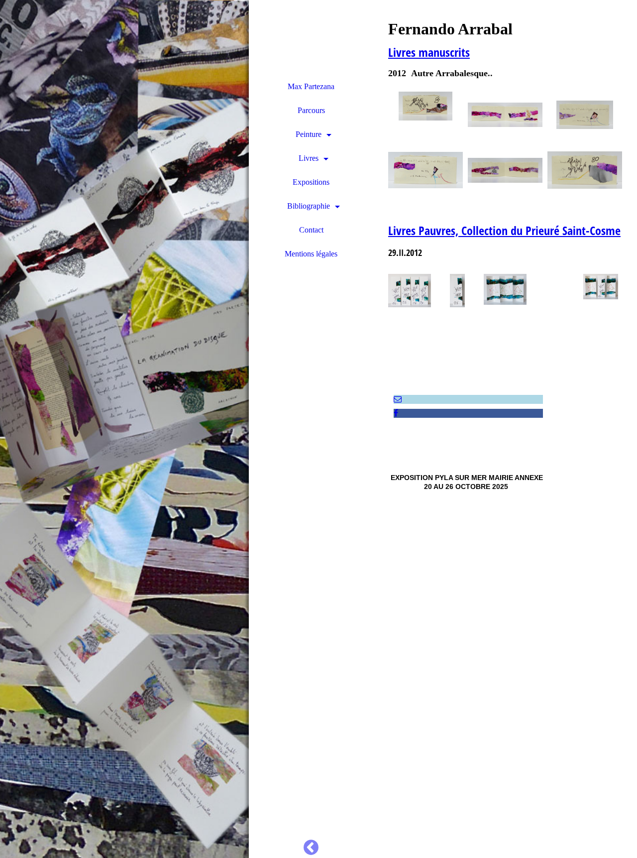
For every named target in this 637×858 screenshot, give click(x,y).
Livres (308, 158)
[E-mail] (398, 399)
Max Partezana (311, 86)
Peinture (308, 134)
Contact (311, 230)
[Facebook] (396, 413)
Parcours (311, 110)
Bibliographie (308, 206)
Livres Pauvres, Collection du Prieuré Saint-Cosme (504, 230)
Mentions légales (311, 253)
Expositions (311, 182)
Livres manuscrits (429, 52)
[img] (124, 429)
